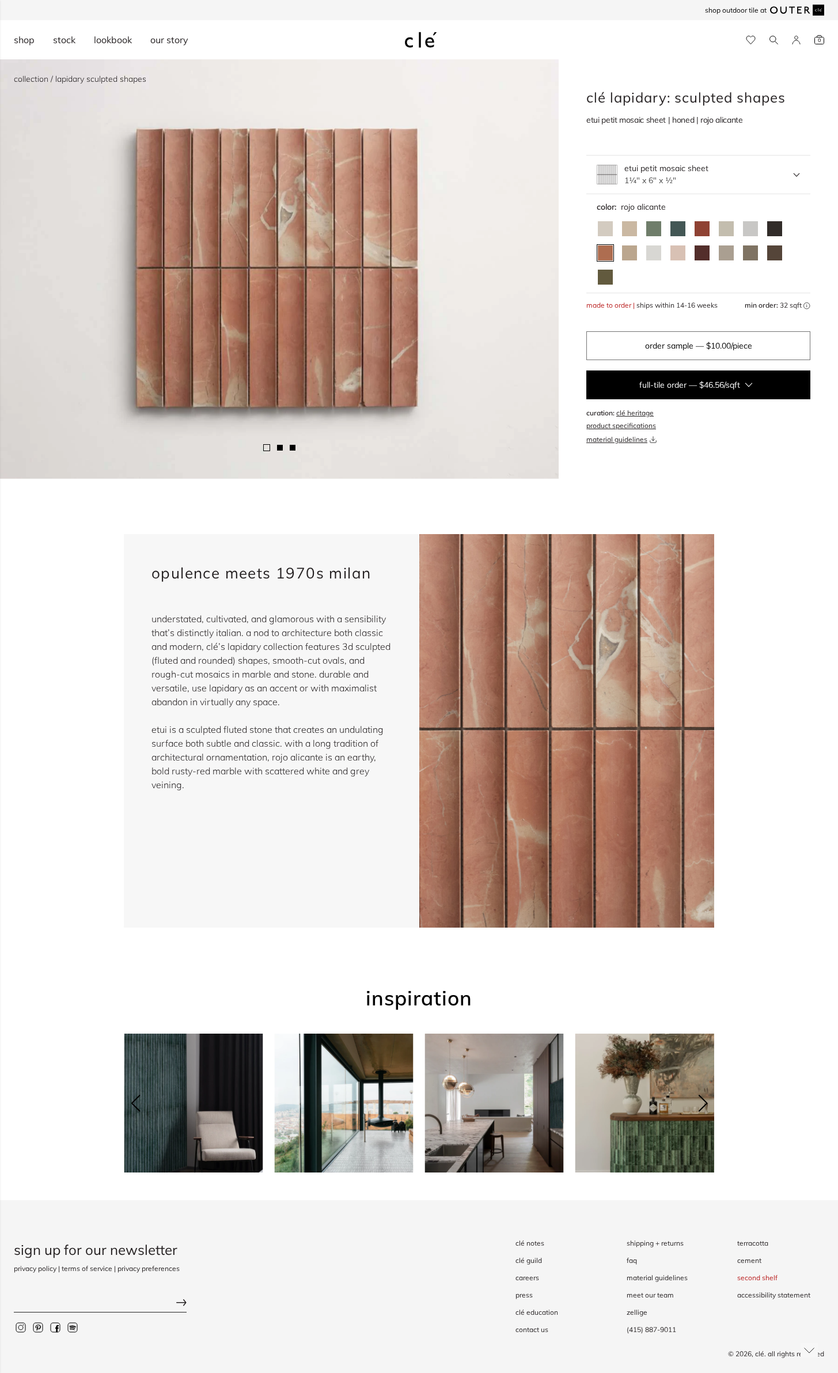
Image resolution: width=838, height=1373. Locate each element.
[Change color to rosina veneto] (678, 253)
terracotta (752, 1243)
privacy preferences (148, 1268)
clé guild (528, 1260)
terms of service (87, 1268)
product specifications (621, 425)
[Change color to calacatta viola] (629, 253)
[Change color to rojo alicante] (605, 253)
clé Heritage (635, 413)
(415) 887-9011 (651, 1329)
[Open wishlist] (750, 40)
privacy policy (35, 1268)
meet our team (650, 1295)
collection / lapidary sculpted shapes (80, 79)
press (524, 1295)
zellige (637, 1312)
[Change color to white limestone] (605, 228)
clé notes (529, 1243)
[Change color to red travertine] (702, 228)
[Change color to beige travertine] (629, 228)
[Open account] (796, 40)
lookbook (113, 40)
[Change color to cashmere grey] (750, 253)
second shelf (757, 1277)
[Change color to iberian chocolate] (774, 253)
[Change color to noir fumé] (774, 228)
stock (64, 40)
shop (24, 40)
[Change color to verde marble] (678, 228)
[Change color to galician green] (605, 277)
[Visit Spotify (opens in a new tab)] (72, 1326)
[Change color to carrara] (750, 228)
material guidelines (616, 439)
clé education (536, 1312)
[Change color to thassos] (653, 253)
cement (749, 1260)
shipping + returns (655, 1243)
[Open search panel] (774, 40)
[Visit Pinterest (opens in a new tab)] (38, 1326)
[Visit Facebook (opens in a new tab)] (55, 1326)
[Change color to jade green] (653, 228)
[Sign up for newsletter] (100, 1304)
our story (169, 40)
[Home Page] (421, 40)
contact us (531, 1329)
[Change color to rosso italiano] (702, 253)
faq (632, 1260)
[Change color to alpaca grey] (726, 253)
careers (527, 1277)
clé (759, 1353)
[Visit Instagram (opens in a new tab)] (21, 1326)
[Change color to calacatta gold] (726, 228)
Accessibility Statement (773, 1295)
